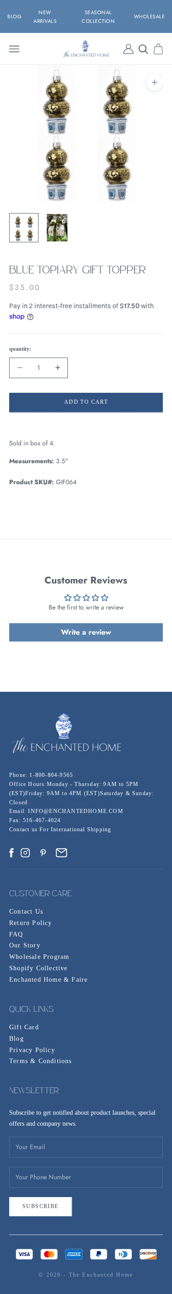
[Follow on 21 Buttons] (61, 852)
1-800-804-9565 (51, 775)
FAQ (16, 934)
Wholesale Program (39, 956)
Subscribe (40, 1206)
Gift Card (24, 1027)
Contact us (24, 829)
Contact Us (26, 911)
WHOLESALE (149, 16)
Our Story (24, 945)
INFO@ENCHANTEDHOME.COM (75, 811)
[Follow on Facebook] (11, 852)
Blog (16, 1038)
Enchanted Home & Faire (48, 979)
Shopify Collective (38, 968)
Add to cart (86, 402)
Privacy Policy (32, 1050)
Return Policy (30, 923)
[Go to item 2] (57, 227)
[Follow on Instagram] (25, 852)
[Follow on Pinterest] (43, 852)
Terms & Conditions (40, 1061)
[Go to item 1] (24, 227)
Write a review (86, 632)
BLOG (14, 16)
